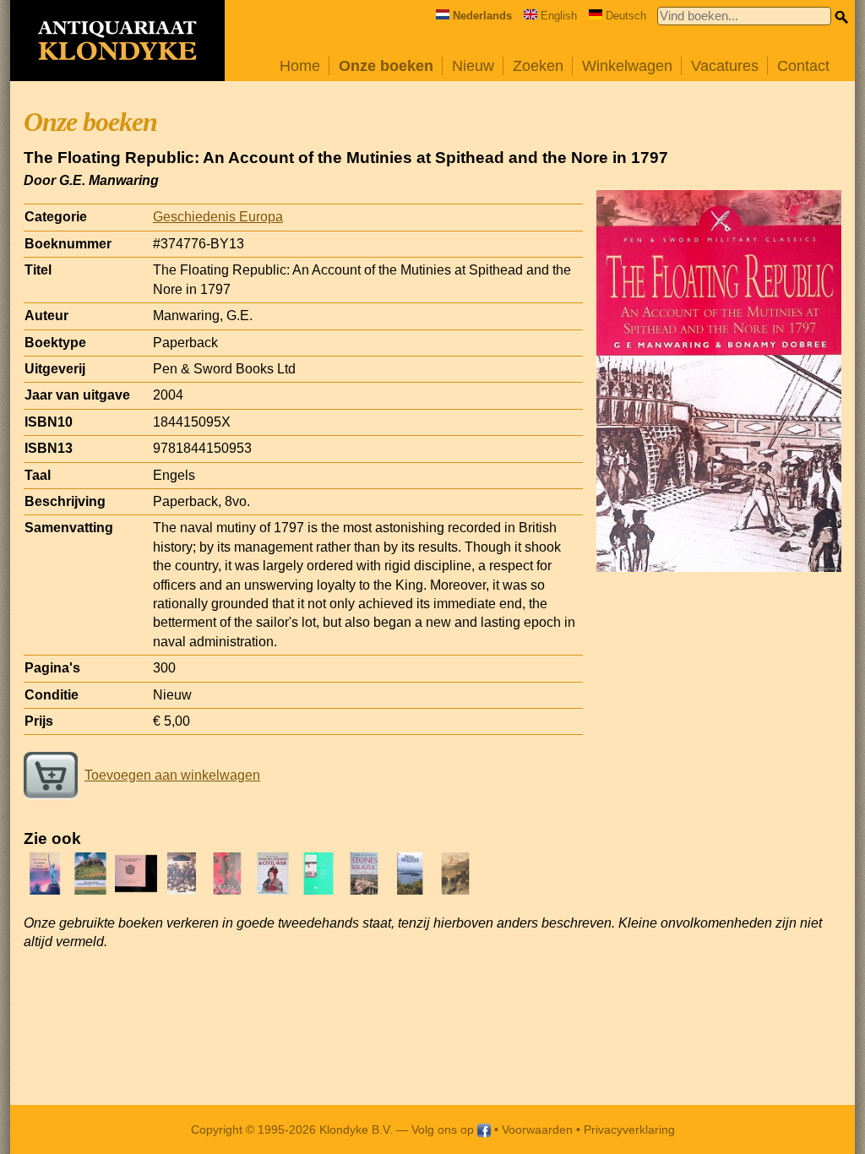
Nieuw (473, 65)
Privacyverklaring (629, 1129)
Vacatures (725, 65)
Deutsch (626, 15)
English (559, 15)
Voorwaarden (537, 1129)
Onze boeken (386, 65)
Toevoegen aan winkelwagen (172, 775)
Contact (803, 65)
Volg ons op (444, 1129)
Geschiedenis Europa (218, 217)
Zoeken (538, 65)
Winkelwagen (627, 65)
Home (300, 65)
